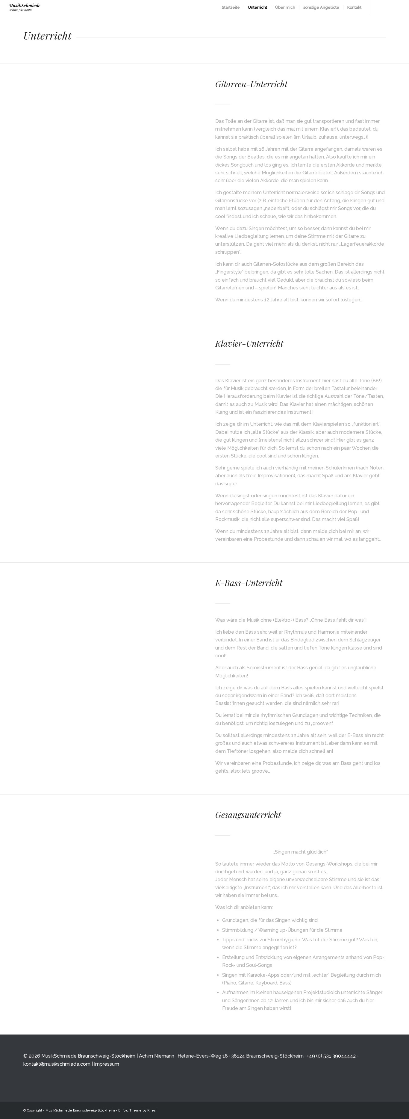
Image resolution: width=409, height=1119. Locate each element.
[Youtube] (387, 7)
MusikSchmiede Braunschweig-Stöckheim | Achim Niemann (107, 1056)
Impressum (106, 1064)
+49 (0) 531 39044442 (331, 1056)
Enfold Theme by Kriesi (137, 1110)
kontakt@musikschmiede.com (56, 1064)
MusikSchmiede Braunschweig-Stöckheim (80, 1110)
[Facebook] (378, 7)
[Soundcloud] (396, 7)
